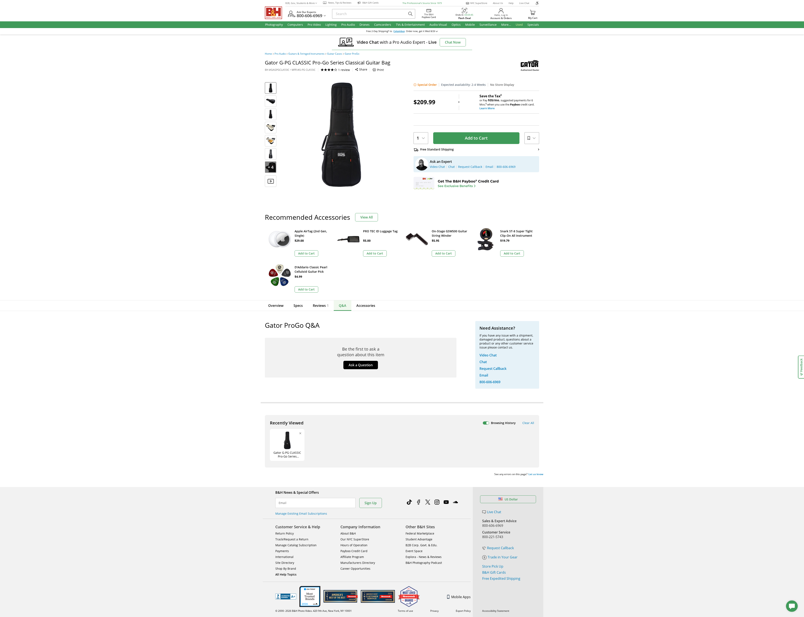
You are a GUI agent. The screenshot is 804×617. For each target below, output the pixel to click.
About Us (498, 3)
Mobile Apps (461, 597)
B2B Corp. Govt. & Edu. (421, 545)
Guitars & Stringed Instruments (306, 54)
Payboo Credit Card (353, 551)
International (284, 557)
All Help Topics (285, 574)
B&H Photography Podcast (424, 563)
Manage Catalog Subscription (296, 545)
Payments (282, 551)
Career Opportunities (355, 569)
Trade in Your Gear (503, 557)
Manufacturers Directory (357, 563)
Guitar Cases (334, 54)
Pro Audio (280, 54)
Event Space (414, 551)
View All (366, 217)
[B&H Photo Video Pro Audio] (275, 12)
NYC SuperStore (478, 3)
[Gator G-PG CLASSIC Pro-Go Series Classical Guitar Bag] (341, 134)
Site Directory (284, 563)
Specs (298, 305)
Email (282, 502)
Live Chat (524, 3)
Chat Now (453, 42)
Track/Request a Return (291, 539)
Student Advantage (419, 539)
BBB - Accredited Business (285, 596)
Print (380, 70)
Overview (275, 305)
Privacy (434, 611)
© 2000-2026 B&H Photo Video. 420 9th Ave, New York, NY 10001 (313, 611)
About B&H (348, 533)
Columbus (399, 31)
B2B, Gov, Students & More (300, 3)
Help (511, 3)
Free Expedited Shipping (501, 578)
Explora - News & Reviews (424, 557)
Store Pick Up (492, 566)
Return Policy (284, 533)
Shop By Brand (285, 569)
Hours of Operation (353, 545)
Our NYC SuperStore (354, 539)
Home (268, 54)
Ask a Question (361, 365)
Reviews (321, 305)
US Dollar (511, 499)
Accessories (365, 305)
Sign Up (371, 503)
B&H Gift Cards (494, 572)
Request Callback (500, 548)
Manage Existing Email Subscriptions (301, 513)
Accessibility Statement (495, 611)
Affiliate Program (352, 557)
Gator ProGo (352, 54)
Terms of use (405, 611)
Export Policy (463, 611)
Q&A (342, 305)
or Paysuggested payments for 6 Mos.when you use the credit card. (506, 102)
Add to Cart (476, 138)
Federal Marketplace (420, 533)
